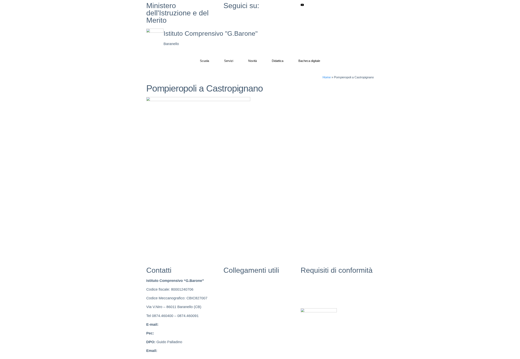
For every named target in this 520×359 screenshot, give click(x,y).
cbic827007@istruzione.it (179, 324)
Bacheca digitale (309, 61)
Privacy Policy (312, 281)
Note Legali (310, 298)
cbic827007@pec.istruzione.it (179, 333)
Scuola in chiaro (236, 289)
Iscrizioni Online (236, 316)
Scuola (204, 61)
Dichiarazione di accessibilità (324, 289)
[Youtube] (337, 5)
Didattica (277, 61)
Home (327, 77)
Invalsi (228, 298)
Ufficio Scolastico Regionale (246, 307)
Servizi (228, 61)
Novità (252, 61)
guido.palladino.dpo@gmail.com (184, 351)
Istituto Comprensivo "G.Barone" (211, 33)
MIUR (228, 281)
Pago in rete (233, 324)
